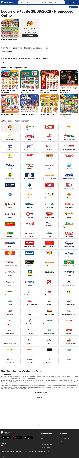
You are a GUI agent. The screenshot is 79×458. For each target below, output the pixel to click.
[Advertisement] (39, 409)
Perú (35, 451)
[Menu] (76, 2)
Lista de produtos (45, 447)
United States (45, 451)
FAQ (42, 438)
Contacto (43, 441)
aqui (24, 387)
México (31, 451)
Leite (3, 62)
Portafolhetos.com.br (15, 456)
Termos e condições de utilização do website (32, 456)
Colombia (21, 451)
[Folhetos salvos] (70, 2)
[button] (73, 2)
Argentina (12, 451)
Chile (17, 451)
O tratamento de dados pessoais (53, 456)
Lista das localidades (46, 444)
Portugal (39, 451)
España (26, 451)
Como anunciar (65, 438)
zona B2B (63, 441)
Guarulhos (7, 51)
